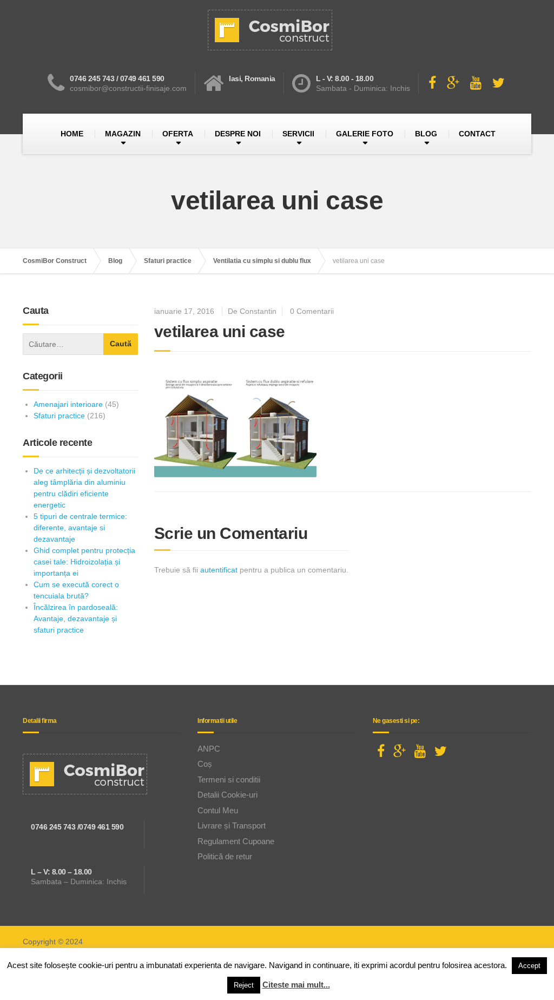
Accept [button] (529, 966)
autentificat (219, 569)
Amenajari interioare (68, 404)
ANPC (208, 748)
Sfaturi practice (59, 415)
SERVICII (298, 133)
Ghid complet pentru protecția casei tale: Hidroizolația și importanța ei (84, 561)
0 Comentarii (312, 311)
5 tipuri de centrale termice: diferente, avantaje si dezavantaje (80, 527)
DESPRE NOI (238, 133)
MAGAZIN (123, 133)
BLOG (426, 133)
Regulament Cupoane (235, 841)
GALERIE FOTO (364, 133)
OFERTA (177, 133)
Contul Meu (217, 810)
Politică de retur (224, 856)
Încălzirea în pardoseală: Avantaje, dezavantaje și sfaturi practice (76, 618)
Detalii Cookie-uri (227, 794)
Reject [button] (244, 985)
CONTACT (477, 133)
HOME (72, 133)
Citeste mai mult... (296, 984)
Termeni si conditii (228, 779)
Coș (204, 763)
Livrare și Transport (231, 825)
